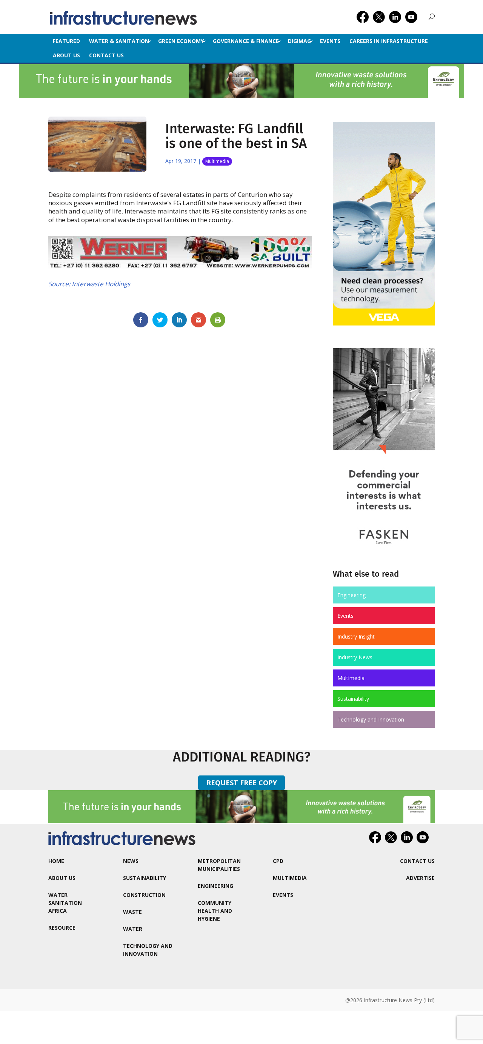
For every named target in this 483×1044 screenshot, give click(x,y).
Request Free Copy (241, 782)
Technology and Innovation (370, 719)
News (130, 860)
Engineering (351, 595)
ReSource (61, 927)
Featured (66, 41)
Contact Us (106, 55)
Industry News (354, 657)
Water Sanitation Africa (65, 902)
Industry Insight (356, 636)
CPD (278, 860)
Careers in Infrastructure (388, 41)
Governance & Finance (246, 41)
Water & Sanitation (119, 41)
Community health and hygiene (215, 910)
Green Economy (181, 41)
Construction (144, 894)
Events (330, 41)
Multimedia (217, 161)
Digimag (299, 41)
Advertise (420, 877)
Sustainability (353, 698)
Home (56, 860)
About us (66, 55)
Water (132, 928)
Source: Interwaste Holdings (89, 283)
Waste (132, 911)
